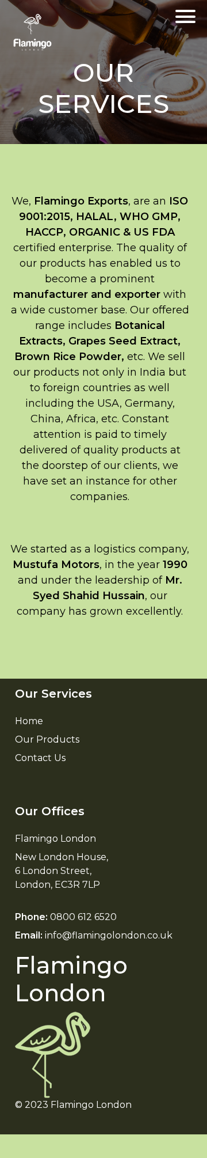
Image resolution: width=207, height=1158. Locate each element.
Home (29, 721)
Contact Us (40, 757)
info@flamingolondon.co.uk (108, 935)
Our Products (47, 739)
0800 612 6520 (83, 916)
